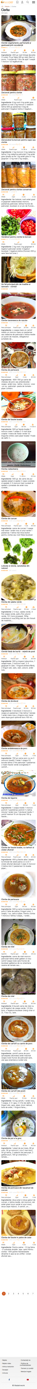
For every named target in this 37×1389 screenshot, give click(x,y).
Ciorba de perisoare (10, 370)
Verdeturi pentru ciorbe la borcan (16, 237)
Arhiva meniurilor (8, 1367)
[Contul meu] (22, 2)
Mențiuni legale (26, 1371)
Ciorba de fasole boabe (11, 419)
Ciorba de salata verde (11, 602)
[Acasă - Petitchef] (2, 6)
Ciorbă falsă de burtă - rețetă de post (18, 651)
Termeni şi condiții (27, 1368)
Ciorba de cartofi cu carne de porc (16, 1043)
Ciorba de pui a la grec (11, 1138)
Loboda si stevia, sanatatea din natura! (15, 567)
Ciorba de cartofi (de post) (13, 1091)
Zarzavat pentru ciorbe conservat (16, 189)
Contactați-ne (25, 1360)
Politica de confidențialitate (25, 1364)
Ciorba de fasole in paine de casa (16, 1237)
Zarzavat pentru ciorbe (11, 92)
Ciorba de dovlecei (9, 701)
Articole (5, 1373)
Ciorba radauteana (9, 469)
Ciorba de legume (9, 798)
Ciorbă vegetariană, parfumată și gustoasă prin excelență (16, 44)
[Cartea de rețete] (17, 2)
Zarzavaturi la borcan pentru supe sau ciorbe (18, 141)
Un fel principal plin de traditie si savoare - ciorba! (15, 285)
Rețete (4, 1360)
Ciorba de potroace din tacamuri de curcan (17, 1189)
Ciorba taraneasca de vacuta (14, 320)
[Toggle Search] (27, 2)
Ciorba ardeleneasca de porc (14, 748)
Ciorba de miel (7, 947)
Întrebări (5, 1370)
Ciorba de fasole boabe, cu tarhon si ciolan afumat (17, 848)
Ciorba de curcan (9, 518)
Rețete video (6, 1363)
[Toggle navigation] (33, 2)
